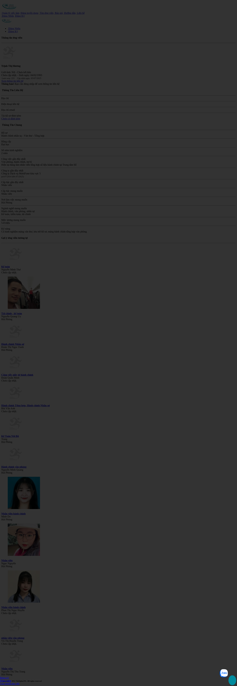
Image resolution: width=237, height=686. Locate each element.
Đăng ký (4, 677)
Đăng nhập (5, 680)
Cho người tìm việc (10, 683)
